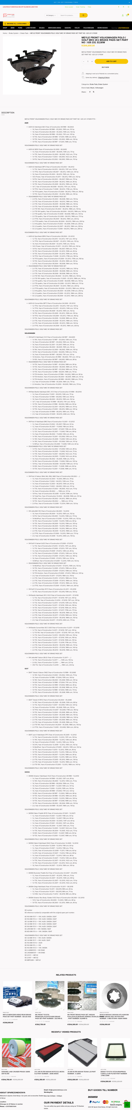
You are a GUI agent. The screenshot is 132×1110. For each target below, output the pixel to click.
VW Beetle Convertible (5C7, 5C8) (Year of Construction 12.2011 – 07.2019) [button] (54, 628)
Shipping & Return (104, 77)
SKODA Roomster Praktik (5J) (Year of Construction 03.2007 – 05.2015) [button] (53, 873)
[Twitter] (93, 92)
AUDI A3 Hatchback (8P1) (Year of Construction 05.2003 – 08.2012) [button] (51, 167)
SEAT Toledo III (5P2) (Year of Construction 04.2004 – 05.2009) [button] (50, 700)
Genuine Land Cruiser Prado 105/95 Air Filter (15, 1072)
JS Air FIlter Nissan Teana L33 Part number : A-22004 (82, 1072)
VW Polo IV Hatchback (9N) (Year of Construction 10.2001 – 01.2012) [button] (52, 422)
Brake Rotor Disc (104, 1012)
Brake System (13, 33)
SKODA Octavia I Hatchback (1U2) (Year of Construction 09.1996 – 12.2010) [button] (54, 776)
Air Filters (4, 1069)
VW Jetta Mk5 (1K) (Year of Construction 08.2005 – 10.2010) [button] (49, 511)
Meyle (92, 88)
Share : (84, 92)
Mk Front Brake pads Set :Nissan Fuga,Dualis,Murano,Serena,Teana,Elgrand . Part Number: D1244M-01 (85, 1016)
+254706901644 (123, 28)
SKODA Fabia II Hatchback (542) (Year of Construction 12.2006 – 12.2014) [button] (53, 843)
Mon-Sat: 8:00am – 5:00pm (53, 1096)
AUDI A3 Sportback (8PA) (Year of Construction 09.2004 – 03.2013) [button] (52, 236)
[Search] (84, 15)
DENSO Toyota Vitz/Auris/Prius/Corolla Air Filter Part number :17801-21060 (114, 1073)
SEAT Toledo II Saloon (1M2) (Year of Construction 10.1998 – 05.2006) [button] (52, 672)
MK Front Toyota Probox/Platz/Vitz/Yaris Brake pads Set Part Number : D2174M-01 (48, 1016)
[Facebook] (90, 92)
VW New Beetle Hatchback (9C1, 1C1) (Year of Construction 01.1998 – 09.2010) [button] (55, 392)
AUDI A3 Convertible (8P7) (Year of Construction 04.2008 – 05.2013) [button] (52, 303)
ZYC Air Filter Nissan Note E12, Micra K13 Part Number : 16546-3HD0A (49, 1072)
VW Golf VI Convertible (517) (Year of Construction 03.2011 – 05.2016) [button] (52, 589)
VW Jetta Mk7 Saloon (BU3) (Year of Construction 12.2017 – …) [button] (50, 657)
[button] (127, 15)
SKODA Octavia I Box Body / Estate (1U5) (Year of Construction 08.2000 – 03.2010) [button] (56, 898)
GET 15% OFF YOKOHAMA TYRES (66, 2)
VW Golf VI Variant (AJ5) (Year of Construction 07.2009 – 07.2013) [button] (51, 543)
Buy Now (105, 67)
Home (5, 33)
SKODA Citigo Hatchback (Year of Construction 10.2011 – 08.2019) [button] (51, 886)
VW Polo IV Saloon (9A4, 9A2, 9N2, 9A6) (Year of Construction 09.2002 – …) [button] (54, 476)
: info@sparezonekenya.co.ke (55, 1090)
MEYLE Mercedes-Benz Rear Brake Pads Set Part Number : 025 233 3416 (17, 1015)
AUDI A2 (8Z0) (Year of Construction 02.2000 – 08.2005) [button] (48, 149)
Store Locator (69, 7)
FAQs (89, 7)
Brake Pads (24, 33)
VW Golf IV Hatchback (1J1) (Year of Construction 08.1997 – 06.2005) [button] (52, 337)
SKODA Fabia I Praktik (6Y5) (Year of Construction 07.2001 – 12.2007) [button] (52, 813)
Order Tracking (80, 7)
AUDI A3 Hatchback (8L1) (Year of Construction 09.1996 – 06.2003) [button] (51, 127)
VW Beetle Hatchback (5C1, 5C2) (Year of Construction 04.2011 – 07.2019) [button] (53, 595)
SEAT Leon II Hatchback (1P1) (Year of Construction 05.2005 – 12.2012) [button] (53, 735)
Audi (87, 88)
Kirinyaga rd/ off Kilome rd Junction (11, 1104)
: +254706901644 (8, 1106)
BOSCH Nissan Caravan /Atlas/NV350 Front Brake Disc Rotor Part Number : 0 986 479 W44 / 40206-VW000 (114, 1016)
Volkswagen (99, 88)
